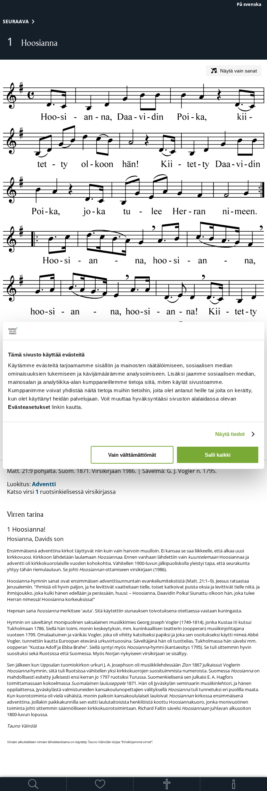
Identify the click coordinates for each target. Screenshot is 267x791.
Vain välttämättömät (132, 455)
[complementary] (133, 626)
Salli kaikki (217, 455)
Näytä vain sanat (238, 71)
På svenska (249, 4)
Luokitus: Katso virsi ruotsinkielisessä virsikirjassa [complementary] (133, 605)
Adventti (44, 484)
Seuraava (16, 21)
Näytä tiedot (230, 434)
